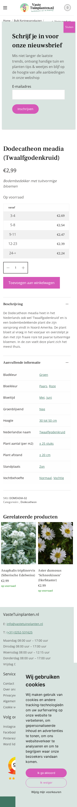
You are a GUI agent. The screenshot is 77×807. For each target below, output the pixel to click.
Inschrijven (25, 109)
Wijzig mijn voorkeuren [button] (46, 792)
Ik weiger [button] (46, 782)
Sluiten (69, 27)
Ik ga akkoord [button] (46, 773)
